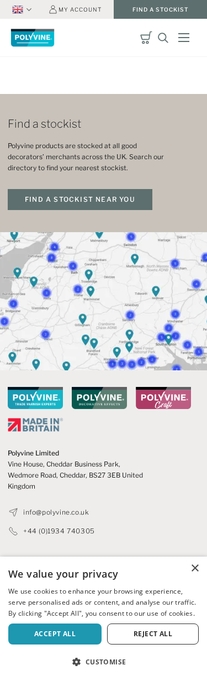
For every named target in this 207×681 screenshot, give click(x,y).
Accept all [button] (55, 633)
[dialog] (103, 619)
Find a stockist (160, 9)
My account (80, 9)
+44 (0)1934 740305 (59, 531)
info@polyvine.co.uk (56, 512)
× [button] (194, 568)
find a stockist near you (80, 199)
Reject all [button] (153, 633)
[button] (103, 662)
